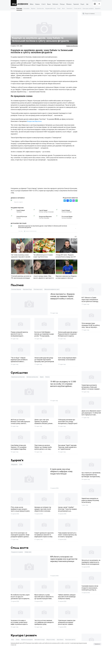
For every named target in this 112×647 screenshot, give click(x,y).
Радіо (82, 4)
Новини (23, 3)
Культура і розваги (88, 8)
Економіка (26, 8)
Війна (31, 4)
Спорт (59, 8)
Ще (87, 4)
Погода (62, 4)
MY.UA (14, 3)
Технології (69, 8)
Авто (63, 8)
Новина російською (72, 46)
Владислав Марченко (34, 121)
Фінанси (68, 4)
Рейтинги (55, 4)
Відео (49, 4)
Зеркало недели (18, 202)
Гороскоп (76, 4)
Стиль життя (77, 8)
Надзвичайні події (50, 8)
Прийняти (97, 644)
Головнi (13, 8)
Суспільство (40, 8)
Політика (19, 8)
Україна (33, 8)
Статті (43, 4)
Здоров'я (97, 8)
